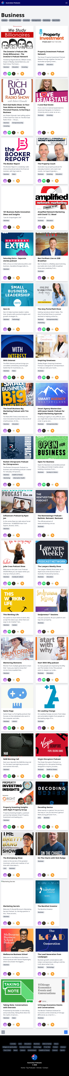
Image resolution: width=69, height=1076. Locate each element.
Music (56, 1044)
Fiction (55, 1047)
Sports (62, 1050)
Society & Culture (25, 1047)
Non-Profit (56, 20)
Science (55, 1050)
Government (32, 1050)
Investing (26, 20)
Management (36, 20)
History (63, 1047)
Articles (39, 1068)
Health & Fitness (44, 1050)
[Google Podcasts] (18, 74)
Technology (37, 1047)
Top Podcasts (30, 1068)
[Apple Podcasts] (5, 74)
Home (23, 1068)
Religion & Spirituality (10, 1047)
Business (36, 1044)
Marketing (46, 20)
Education (28, 1044)
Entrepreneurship (15, 20)
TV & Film (47, 1047)
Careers (4, 20)
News (15, 1050)
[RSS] (22, 74)
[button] (66, 3)
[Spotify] (9, 74)
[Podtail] (14, 74)
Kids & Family (47, 1044)
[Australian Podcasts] (34, 1057)
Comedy (13, 1044)
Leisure (22, 1050)
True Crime (7, 1050)
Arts (20, 1044)
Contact (45, 1068)
